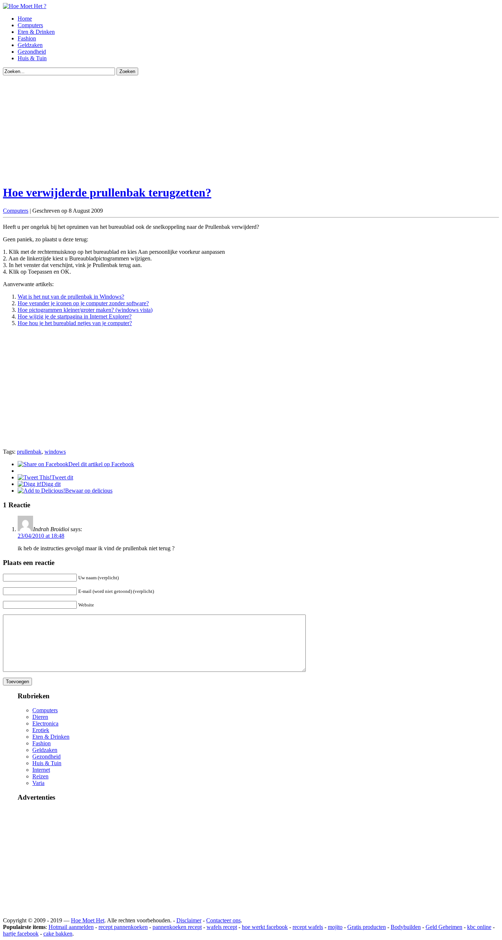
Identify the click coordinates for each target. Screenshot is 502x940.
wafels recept (222, 927)
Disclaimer (188, 920)
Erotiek (40, 730)
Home (25, 18)
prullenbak (29, 452)
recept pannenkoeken (123, 927)
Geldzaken (30, 45)
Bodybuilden (406, 927)
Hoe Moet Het (87, 920)
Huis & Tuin (32, 58)
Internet (41, 770)
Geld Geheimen (444, 927)
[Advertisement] (223, 126)
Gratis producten (366, 927)
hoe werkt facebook (265, 927)
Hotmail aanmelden (71, 927)
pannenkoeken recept (177, 927)
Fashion (27, 38)
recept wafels (308, 927)
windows (55, 452)
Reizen (40, 776)
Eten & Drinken (36, 32)
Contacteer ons (223, 920)
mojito (335, 927)
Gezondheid (32, 51)
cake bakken (57, 933)
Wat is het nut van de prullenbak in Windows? (71, 296)
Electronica (45, 723)
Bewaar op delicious (88, 490)
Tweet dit (62, 477)
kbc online (479, 927)
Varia (38, 783)
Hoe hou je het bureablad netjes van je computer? (75, 323)
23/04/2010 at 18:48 (41, 536)
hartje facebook (21, 933)
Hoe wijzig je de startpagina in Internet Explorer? (75, 316)
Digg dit (51, 484)
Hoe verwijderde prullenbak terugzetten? (107, 192)
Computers (30, 25)
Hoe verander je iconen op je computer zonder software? (83, 303)
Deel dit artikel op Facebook (101, 464)
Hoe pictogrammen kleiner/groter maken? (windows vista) (85, 310)
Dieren (40, 717)
